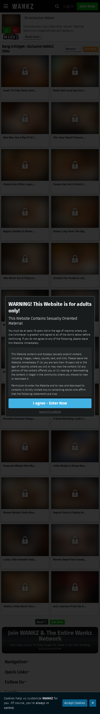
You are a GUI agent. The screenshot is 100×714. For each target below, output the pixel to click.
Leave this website (50, 412)
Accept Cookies (74, 703)
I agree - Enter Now (50, 403)
